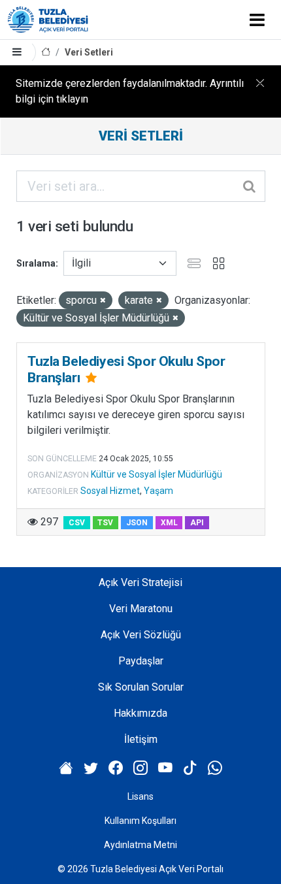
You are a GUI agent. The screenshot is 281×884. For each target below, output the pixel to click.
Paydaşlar (140, 661)
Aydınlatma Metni (140, 845)
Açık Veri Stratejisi (140, 582)
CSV (77, 522)
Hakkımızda (140, 713)
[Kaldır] (103, 300)
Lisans (140, 796)
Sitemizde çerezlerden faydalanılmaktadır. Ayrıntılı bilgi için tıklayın (130, 91)
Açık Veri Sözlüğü (141, 635)
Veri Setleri (89, 52)
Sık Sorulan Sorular (141, 687)
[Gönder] (250, 186)
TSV (105, 522)
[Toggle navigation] (257, 19)
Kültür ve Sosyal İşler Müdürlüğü (156, 474)
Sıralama (36, 263)
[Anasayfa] (45, 52)
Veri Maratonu (141, 608)
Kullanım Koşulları (140, 820)
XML (169, 522)
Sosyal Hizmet (110, 490)
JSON (137, 522)
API (197, 522)
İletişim (140, 739)
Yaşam (158, 490)
